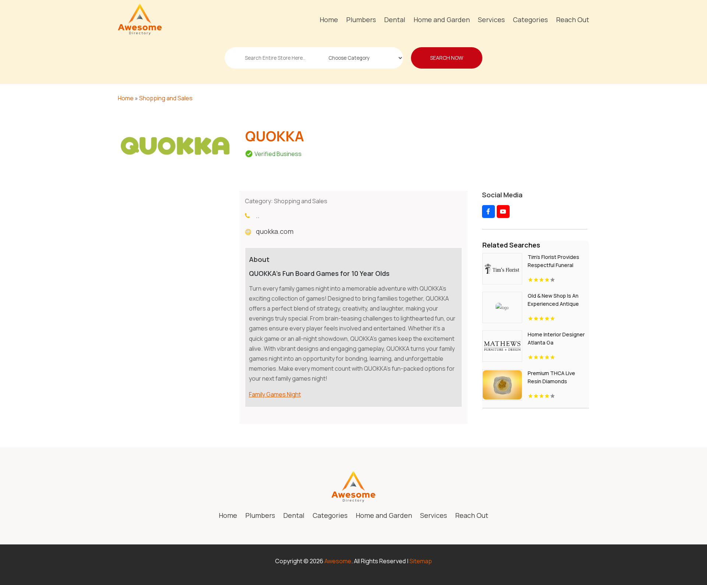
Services (491, 19)
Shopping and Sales (166, 98)
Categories (530, 19)
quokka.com (274, 231)
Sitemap (420, 561)
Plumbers (361, 19)
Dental (394, 19)
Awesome (337, 561)
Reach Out (572, 19)
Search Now (446, 57)
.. (258, 215)
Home (329, 19)
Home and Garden (442, 19)
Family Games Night (275, 394)
